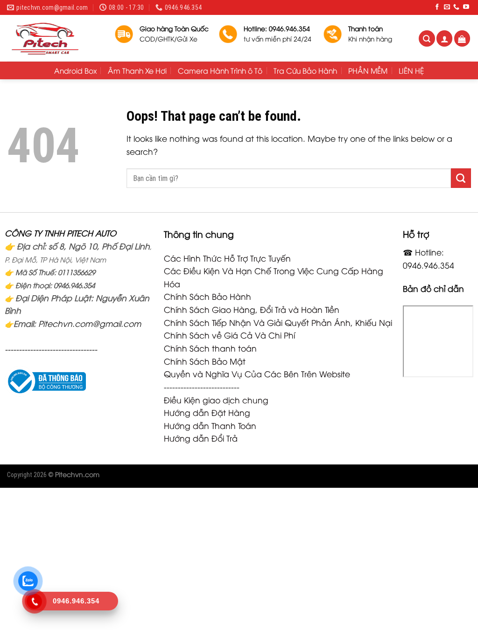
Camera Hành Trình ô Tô (220, 70)
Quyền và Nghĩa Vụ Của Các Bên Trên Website (257, 373)
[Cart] (462, 38)
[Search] (427, 38)
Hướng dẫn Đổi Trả (201, 437)
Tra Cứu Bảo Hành (305, 70)
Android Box (75, 70)
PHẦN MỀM (367, 70)
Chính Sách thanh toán (210, 347)
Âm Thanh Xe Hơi (137, 70)
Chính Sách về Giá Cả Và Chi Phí (229, 334)
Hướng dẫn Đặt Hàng (207, 412)
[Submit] (461, 178)
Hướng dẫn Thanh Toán (210, 425)
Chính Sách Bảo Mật (205, 361)
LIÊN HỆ (411, 70)
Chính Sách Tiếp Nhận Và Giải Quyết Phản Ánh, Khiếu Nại (278, 322)
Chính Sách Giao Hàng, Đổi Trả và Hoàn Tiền (251, 309)
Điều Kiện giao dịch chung (216, 399)
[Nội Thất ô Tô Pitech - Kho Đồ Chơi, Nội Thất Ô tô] (53, 38)
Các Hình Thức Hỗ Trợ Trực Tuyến (227, 257)
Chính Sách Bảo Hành (207, 296)
